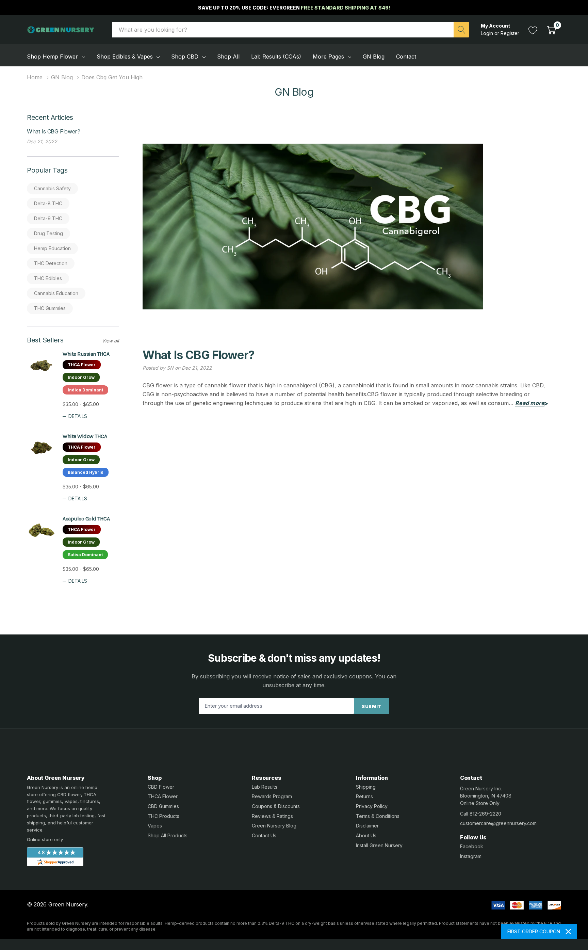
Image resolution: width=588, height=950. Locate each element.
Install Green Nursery (379, 845)
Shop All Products (167, 835)
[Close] (568, 931)
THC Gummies (50, 308)
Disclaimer (367, 825)
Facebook (471, 846)
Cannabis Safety (52, 188)
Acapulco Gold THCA (86, 518)
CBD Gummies (163, 806)
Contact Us (264, 835)
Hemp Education (52, 248)
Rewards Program (272, 796)
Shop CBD (184, 56)
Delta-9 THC (48, 218)
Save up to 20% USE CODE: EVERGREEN (294, 8)
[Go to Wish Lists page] (533, 29)
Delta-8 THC (48, 203)
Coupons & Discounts (276, 806)
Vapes (155, 825)
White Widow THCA (85, 436)
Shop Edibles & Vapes (125, 56)
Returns (364, 796)
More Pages (328, 56)
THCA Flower (163, 796)
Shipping (366, 787)
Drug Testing (48, 233)
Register (510, 33)
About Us (366, 835)
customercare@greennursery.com (498, 823)
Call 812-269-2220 (480, 814)
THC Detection (50, 263)
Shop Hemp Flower (52, 56)
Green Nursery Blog (274, 825)
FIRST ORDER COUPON (533, 931)
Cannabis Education (56, 293)
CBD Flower (161, 787)
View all (110, 340)
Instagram (470, 856)
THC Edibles (48, 278)
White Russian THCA (86, 354)
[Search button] (461, 29)
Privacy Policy (372, 806)
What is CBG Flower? (53, 131)
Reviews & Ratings (272, 816)
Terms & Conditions (377, 816)
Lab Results (264, 787)
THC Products (163, 816)
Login (487, 33)
